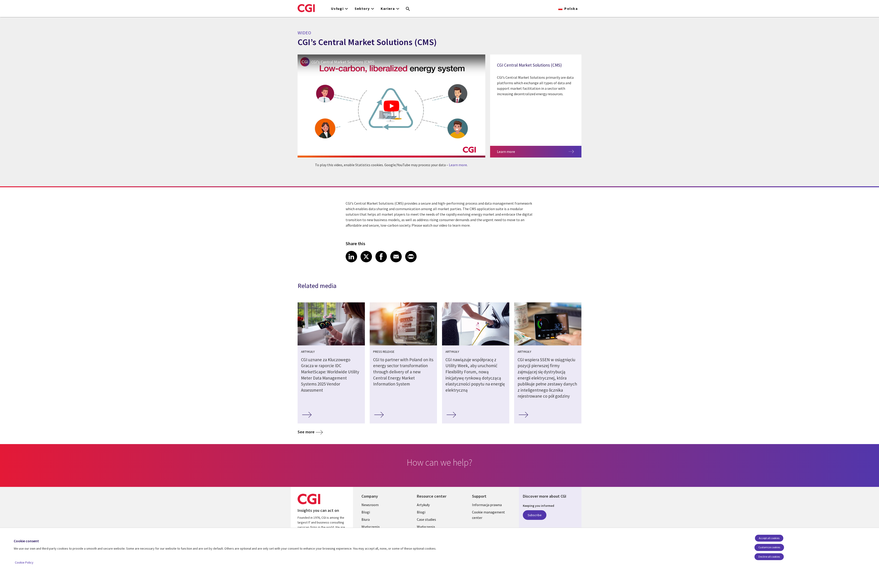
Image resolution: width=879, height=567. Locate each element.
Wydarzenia (370, 526)
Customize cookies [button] (769, 547)
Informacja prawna (487, 504)
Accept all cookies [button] (769, 538)
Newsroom (370, 504)
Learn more (458, 165)
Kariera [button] (388, 8)
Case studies (426, 519)
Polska (571, 8)
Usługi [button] (337, 8)
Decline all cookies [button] (769, 556)
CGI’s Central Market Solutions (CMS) (342, 62)
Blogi (365, 512)
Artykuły (423, 504)
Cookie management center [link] (488, 515)
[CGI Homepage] (306, 8)
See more (306, 431)
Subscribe (535, 515)
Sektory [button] (362, 8)
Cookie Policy (24, 562)
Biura (365, 519)
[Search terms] (408, 9)
